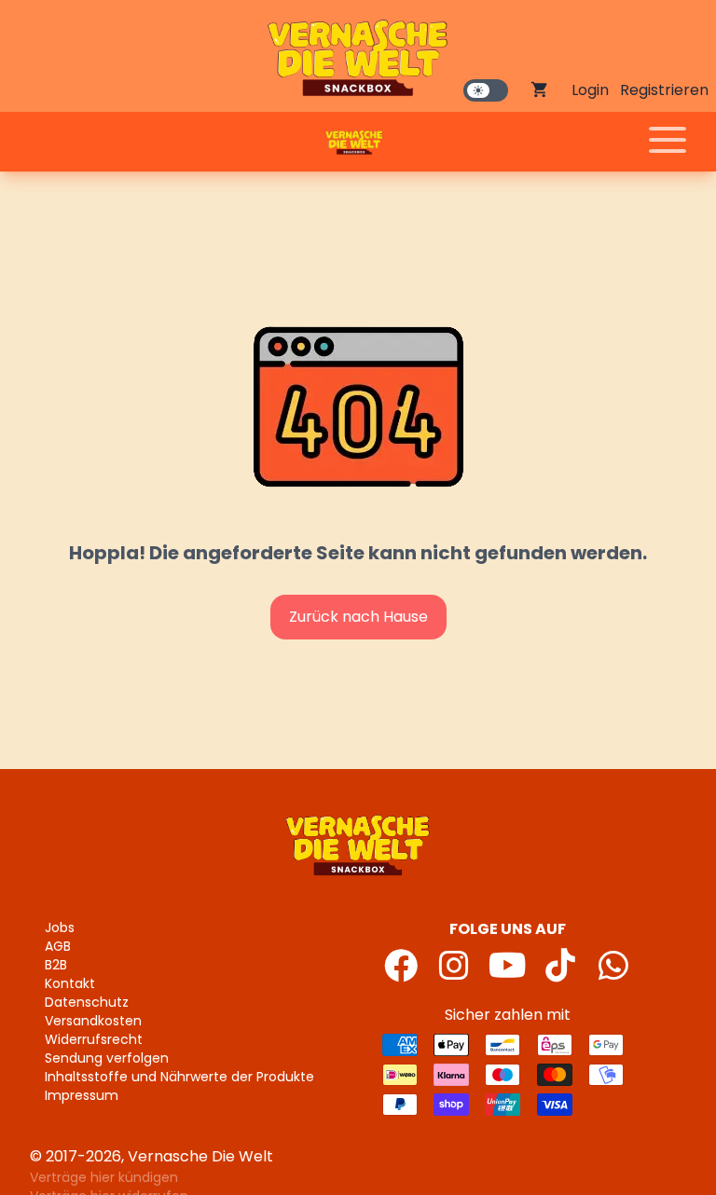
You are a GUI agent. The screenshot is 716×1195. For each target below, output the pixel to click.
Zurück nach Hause (358, 616)
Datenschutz (87, 1002)
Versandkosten (93, 1020)
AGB (58, 946)
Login (590, 90)
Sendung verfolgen (107, 1058)
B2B (56, 964)
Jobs (60, 927)
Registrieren (664, 90)
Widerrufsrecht (94, 1039)
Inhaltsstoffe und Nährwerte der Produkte (179, 1076)
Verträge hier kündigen (104, 1177)
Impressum (81, 1095)
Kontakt (70, 983)
